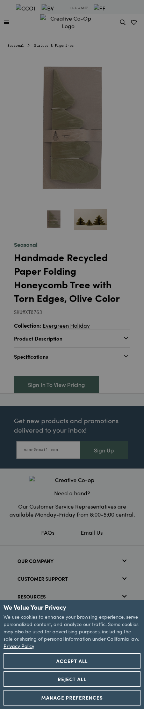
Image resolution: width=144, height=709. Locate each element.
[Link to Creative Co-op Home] (72, 479)
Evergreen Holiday (66, 325)
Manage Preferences (72, 697)
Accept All (72, 660)
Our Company (35, 560)
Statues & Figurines (54, 45)
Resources (31, 596)
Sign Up (104, 450)
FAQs (48, 532)
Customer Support (42, 578)
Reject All (72, 679)
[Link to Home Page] (68, 21)
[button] (6, 22)
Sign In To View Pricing (56, 384)
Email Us (92, 532)
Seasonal (15, 45)
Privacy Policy (18, 645)
